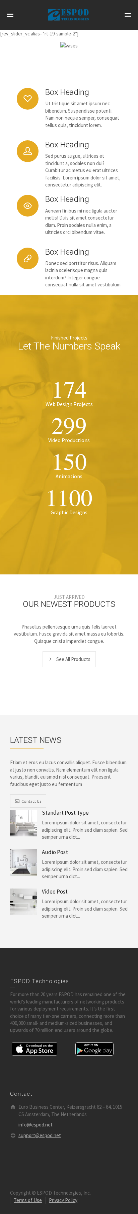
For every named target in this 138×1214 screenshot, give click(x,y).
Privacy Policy (63, 1200)
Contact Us (31, 801)
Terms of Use (28, 1200)
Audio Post (55, 852)
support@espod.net (39, 1135)
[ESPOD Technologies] (69, 14)
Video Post (55, 892)
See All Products (73, 659)
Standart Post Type (65, 813)
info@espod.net (35, 1124)
